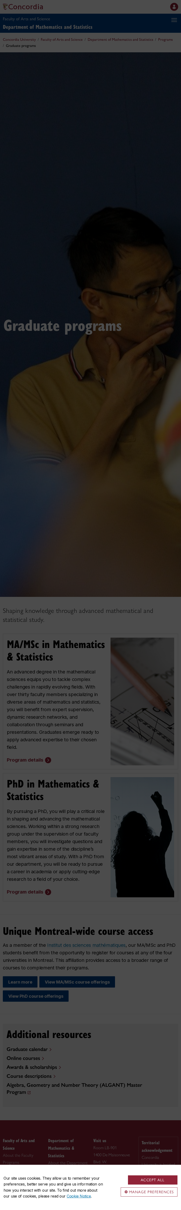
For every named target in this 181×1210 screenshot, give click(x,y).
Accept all (153, 1180)
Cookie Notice (79, 1196)
